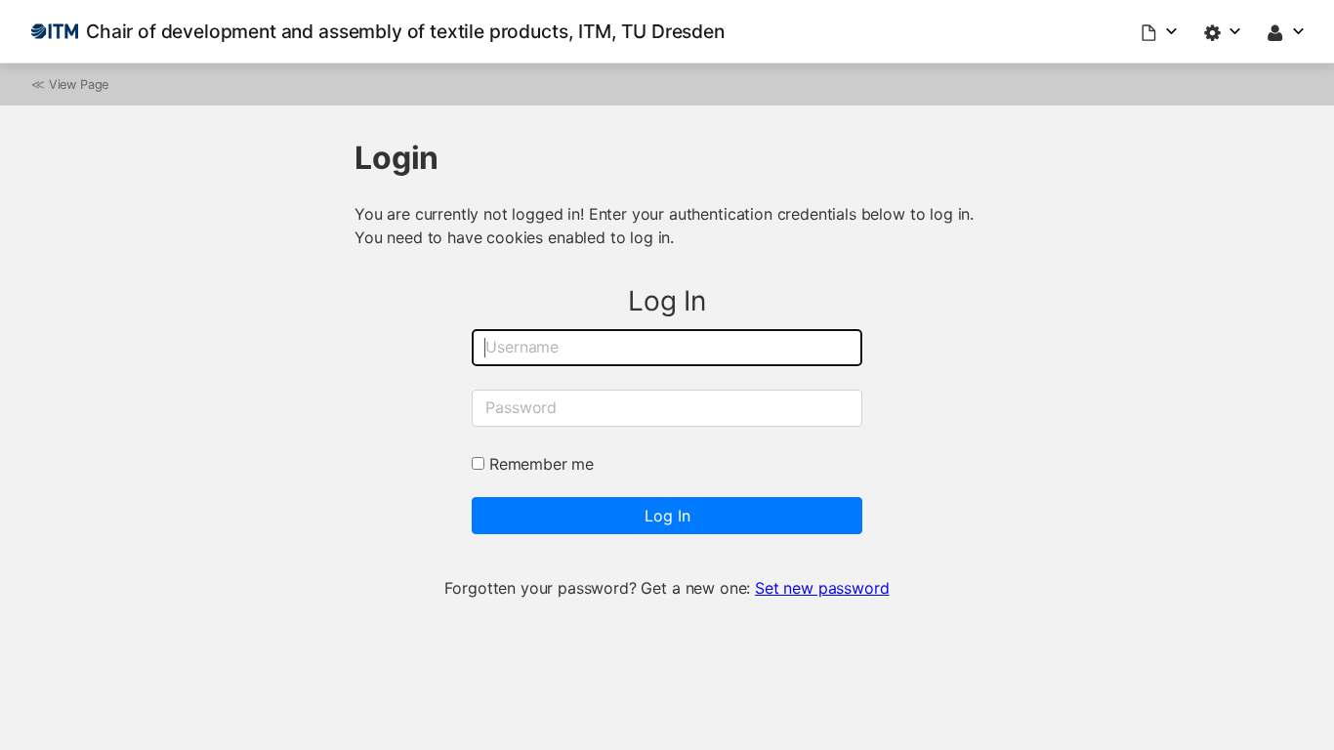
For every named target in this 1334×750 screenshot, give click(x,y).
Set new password (822, 588)
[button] (1160, 31)
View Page (79, 84)
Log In (667, 515)
